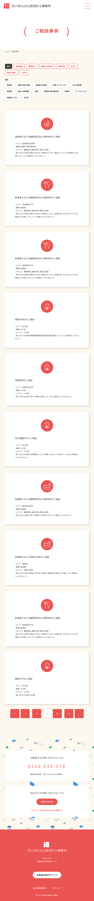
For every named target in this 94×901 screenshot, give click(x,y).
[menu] (87, 6)
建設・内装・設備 (24, 85)
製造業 (9, 91)
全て (8, 66)
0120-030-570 (47, 766)
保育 (36, 91)
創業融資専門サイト (46, 874)
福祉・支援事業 (23, 91)
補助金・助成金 (46, 66)
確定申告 (61, 66)
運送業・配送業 (41, 85)
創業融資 (19, 66)
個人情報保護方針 (40, 888)
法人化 (73, 66)
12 (37, 713)
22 (69, 713)
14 (57, 713)
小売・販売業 (77, 85)
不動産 (66, 91)
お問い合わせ (47, 801)
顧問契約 (32, 66)
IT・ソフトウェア (81, 91)
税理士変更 (11, 72)
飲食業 (9, 85)
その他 (23, 72)
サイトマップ (56, 888)
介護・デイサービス (59, 85)
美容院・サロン (12, 97)
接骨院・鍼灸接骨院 (51, 91)
